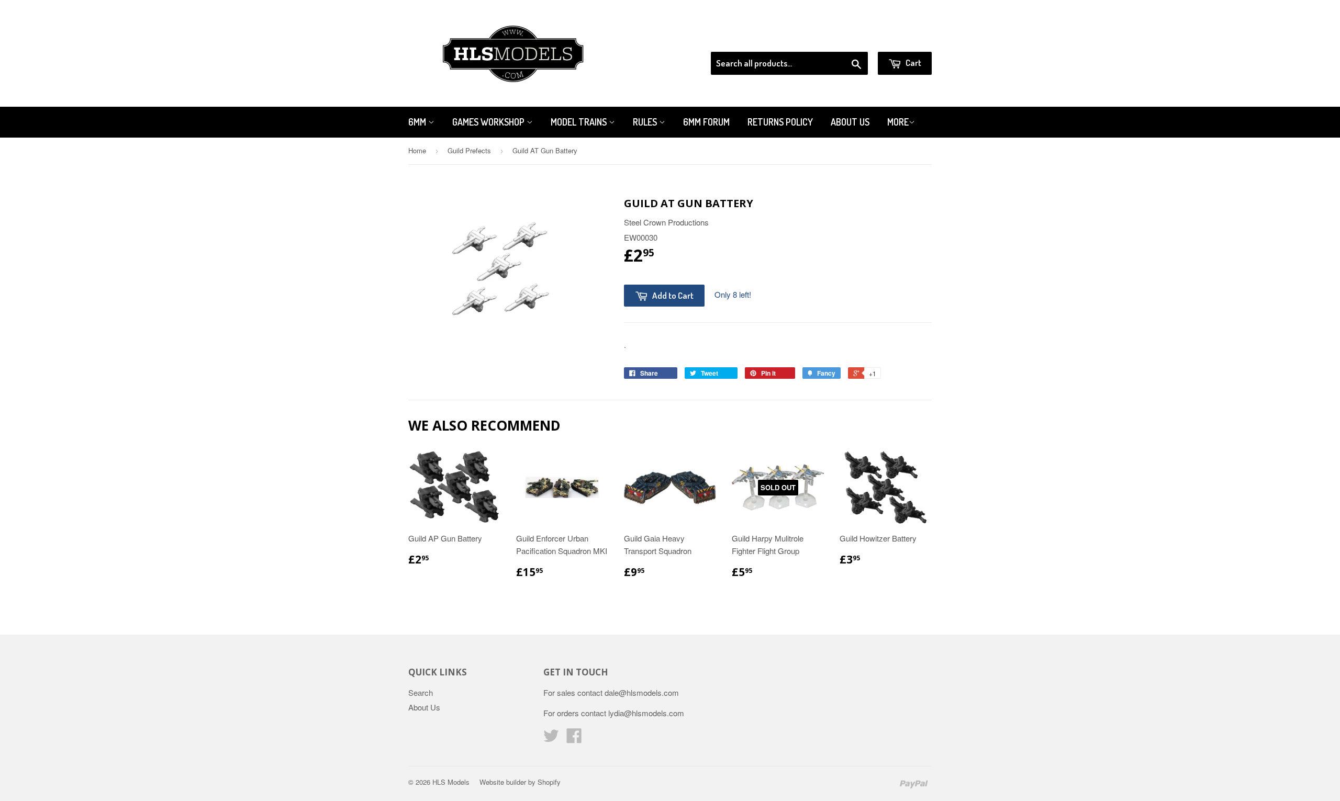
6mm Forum (706, 122)
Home (417, 150)
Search (420, 692)
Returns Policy (780, 122)
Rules (646, 122)
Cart (912, 62)
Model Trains (580, 122)
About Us (850, 122)
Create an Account (902, 38)
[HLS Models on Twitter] (551, 738)
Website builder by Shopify (520, 782)
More (898, 122)
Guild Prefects (469, 150)
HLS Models (451, 782)
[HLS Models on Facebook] (574, 738)
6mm (418, 122)
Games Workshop (489, 122)
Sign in (845, 38)
